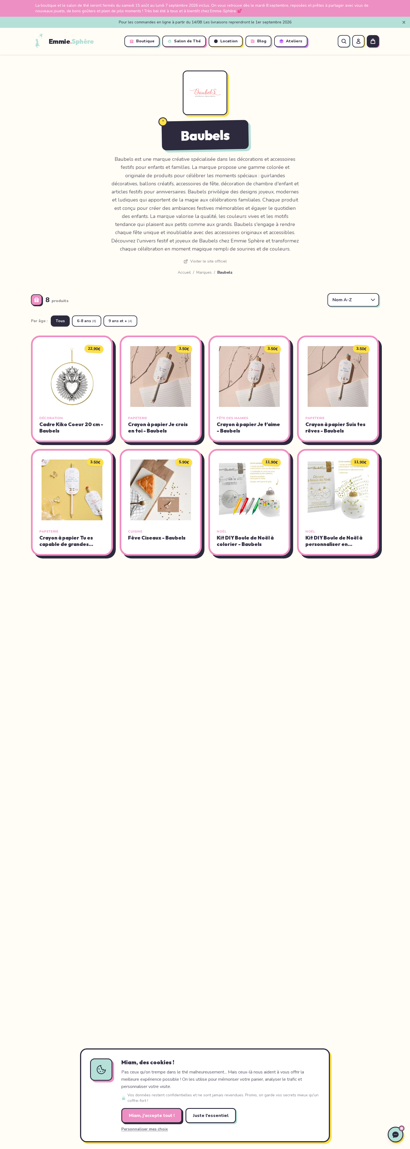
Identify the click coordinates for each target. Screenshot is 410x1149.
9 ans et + (120, 321)
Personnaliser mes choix (144, 1129)
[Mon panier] (373, 41)
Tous (60, 321)
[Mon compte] (358, 41)
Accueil (184, 272)
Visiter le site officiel (208, 261)
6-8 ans (86, 321)
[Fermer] (404, 22)
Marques (204, 272)
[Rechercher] (344, 41)
